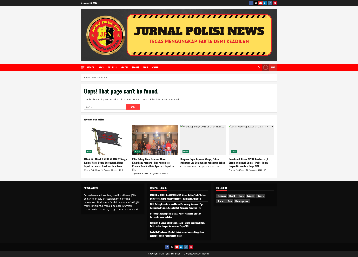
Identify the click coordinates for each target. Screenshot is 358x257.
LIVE (273, 67)
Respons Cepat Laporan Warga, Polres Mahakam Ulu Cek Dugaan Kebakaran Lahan (202, 160)
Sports (135, 67)
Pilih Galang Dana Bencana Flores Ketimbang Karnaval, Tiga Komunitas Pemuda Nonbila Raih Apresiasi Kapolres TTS (153, 164)
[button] (82, 67)
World (155, 67)
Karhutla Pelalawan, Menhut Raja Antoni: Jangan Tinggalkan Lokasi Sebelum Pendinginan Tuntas (177, 233)
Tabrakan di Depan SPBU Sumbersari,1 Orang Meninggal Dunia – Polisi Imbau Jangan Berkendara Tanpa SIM (248, 162)
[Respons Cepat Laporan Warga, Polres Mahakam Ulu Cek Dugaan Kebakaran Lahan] (203, 140)
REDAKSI (91, 67)
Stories (221, 201)
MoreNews (189, 253)
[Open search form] (259, 67)
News (101, 67)
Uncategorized (241, 201)
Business (112, 67)
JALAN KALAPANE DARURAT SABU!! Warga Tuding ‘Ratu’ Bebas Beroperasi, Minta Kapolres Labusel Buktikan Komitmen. (105, 162)
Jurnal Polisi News (93, 170)
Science (250, 196)
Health (124, 67)
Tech (145, 67)
